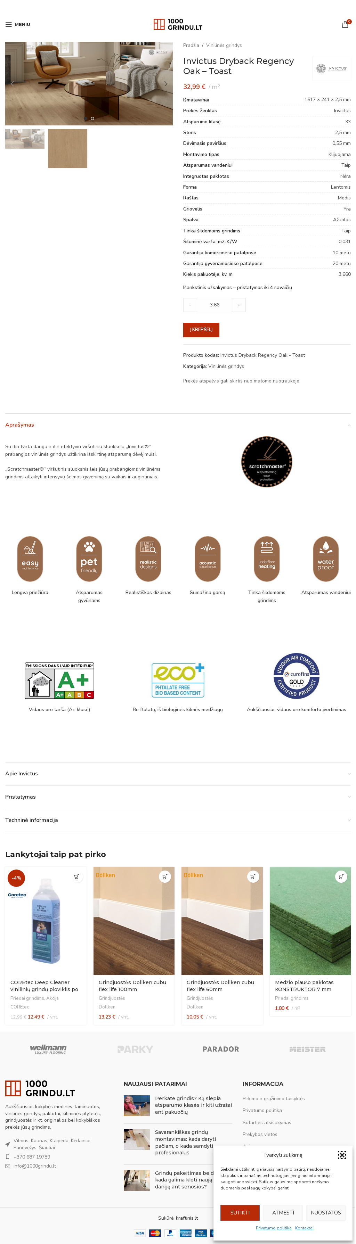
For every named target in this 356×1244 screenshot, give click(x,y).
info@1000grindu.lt (35, 1166)
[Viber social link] (195, 7)
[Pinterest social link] (178, 7)
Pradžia (191, 45)
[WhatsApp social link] (187, 7)
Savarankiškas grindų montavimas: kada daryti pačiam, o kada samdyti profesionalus (185, 1142)
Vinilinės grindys (224, 45)
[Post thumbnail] (137, 1107)
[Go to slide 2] (92, 118)
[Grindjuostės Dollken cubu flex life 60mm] (222, 921)
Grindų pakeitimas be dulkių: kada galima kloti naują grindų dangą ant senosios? (192, 1180)
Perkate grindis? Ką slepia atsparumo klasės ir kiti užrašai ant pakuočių (193, 1105)
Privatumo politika (274, 1228)
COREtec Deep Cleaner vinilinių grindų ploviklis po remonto (44, 989)
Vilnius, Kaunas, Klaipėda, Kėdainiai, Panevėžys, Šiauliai (52, 1144)
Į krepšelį (201, 330)
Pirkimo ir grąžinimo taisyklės (274, 1098)
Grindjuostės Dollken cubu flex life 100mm (132, 985)
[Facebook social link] (160, 7)
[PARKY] (135, 1049)
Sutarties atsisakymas (267, 1122)
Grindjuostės (112, 998)
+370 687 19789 (32, 1157)
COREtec (19, 1007)
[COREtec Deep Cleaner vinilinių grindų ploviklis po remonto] (46, 921)
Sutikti (240, 1212)
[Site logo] (178, 23)
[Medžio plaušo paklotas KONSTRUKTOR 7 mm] (310, 921)
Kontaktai (304, 1228)
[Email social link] (168, 7)
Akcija (52, 998)
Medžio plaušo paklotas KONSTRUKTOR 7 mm (304, 985)
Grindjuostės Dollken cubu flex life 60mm (220, 985)
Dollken (107, 1007)
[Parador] (221, 1049)
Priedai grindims (27, 998)
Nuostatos (326, 1212)
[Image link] (40, 1088)
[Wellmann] (48, 1049)
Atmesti (283, 1212)
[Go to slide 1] (85, 118)
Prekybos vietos (260, 1134)
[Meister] (307, 1049)
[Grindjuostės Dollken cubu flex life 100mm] (134, 921)
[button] (342, 1155)
